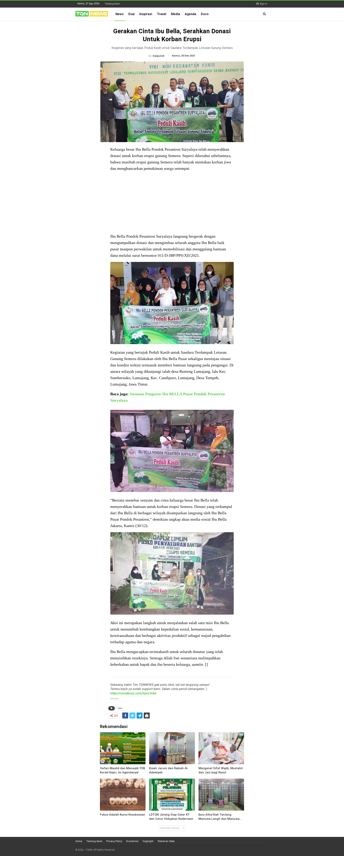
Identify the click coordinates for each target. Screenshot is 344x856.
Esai (131, 14)
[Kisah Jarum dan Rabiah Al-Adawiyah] (172, 748)
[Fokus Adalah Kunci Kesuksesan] (123, 795)
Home (78, 841)
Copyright (148, 841)
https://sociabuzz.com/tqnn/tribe (133, 693)
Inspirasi (145, 14)
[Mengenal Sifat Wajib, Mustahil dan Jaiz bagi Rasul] (221, 748)
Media (175, 14)
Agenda (190, 14)
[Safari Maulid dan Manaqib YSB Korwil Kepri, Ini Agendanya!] (123, 748)
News (119, 14)
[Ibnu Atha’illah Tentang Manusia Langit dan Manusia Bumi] (221, 795)
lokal (120, 708)
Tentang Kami (112, 3)
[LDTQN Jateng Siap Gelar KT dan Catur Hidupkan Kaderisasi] (172, 795)
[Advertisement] (172, 203)
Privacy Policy (114, 841)
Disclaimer (132, 841)
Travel (161, 14)
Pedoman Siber (166, 841)
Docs (205, 14)
